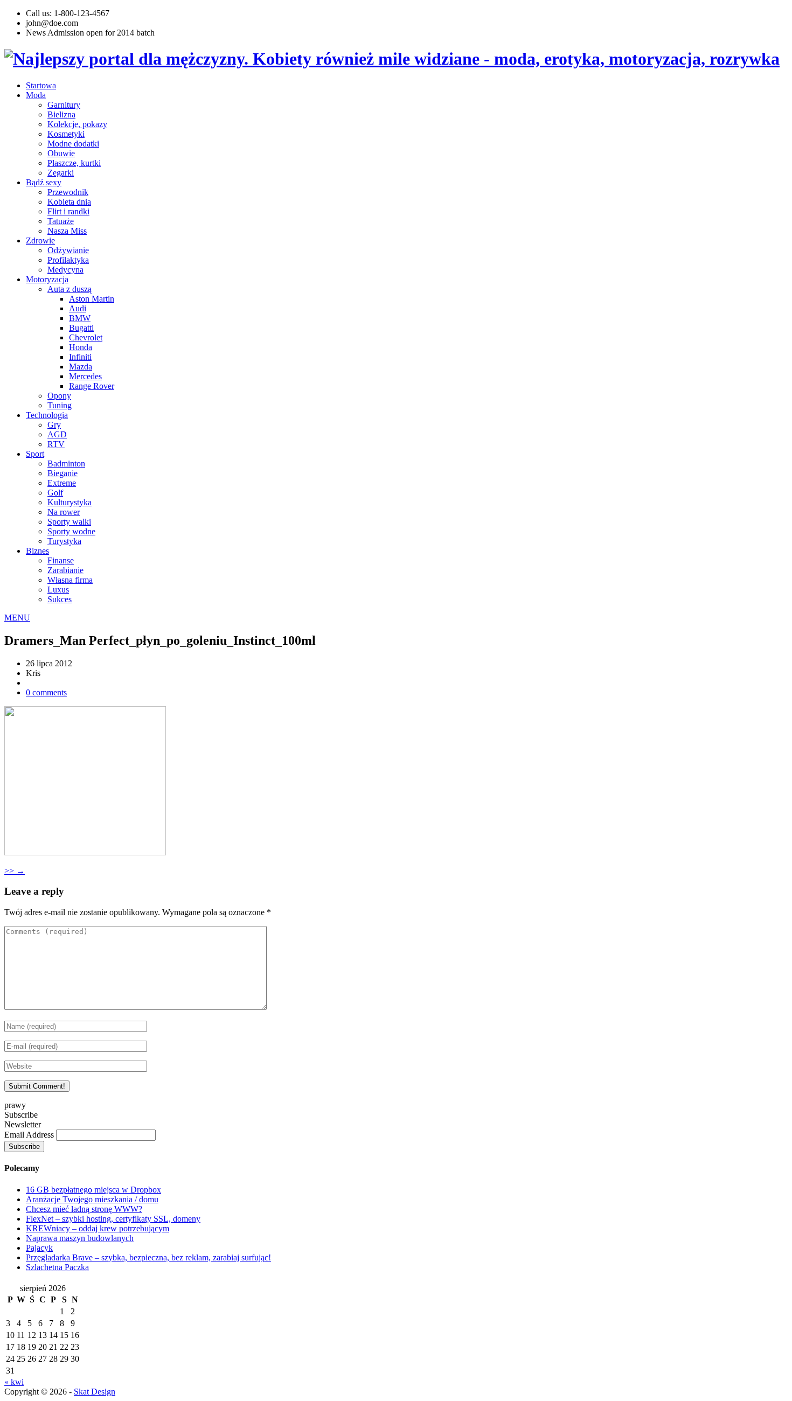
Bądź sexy (43, 182)
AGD (57, 434)
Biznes (37, 550)
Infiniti (80, 356)
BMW (80, 318)
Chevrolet (85, 337)
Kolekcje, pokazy (77, 124)
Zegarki (60, 172)
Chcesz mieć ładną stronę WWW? (84, 1209)
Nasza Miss (67, 230)
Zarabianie (65, 570)
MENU (17, 617)
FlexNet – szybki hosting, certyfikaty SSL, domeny (113, 1218)
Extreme (61, 482)
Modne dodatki (73, 143)
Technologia (47, 415)
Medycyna (65, 269)
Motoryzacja (47, 279)
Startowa (41, 85)
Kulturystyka (69, 502)
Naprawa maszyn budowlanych (80, 1238)
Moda (36, 95)
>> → (14, 870)
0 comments (46, 692)
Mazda (80, 366)
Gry (54, 424)
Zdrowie (40, 240)
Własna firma (70, 579)
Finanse (60, 560)
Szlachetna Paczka (57, 1267)
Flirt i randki (68, 211)
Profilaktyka (68, 259)
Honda (80, 347)
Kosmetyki (66, 133)
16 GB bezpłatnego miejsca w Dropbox (93, 1189)
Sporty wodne (71, 531)
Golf (55, 492)
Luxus (58, 589)
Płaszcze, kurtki (74, 163)
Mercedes (85, 376)
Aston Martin (91, 298)
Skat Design (94, 1391)
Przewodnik (67, 192)
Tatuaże (60, 221)
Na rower (63, 512)
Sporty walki (69, 521)
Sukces (59, 599)
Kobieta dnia (69, 201)
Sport (35, 453)
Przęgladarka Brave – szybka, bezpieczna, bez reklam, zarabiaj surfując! (148, 1257)
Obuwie (61, 153)
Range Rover (91, 386)
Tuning (59, 405)
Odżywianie (68, 250)
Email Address (30, 1134)
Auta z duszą (69, 289)
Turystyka (64, 541)
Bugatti (81, 327)
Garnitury (63, 104)
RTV (56, 444)
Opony (59, 395)
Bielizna (61, 114)
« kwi (14, 1381)
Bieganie (62, 473)
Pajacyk (39, 1247)
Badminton (66, 463)
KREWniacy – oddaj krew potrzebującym (97, 1228)
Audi (77, 308)
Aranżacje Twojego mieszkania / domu (92, 1199)
